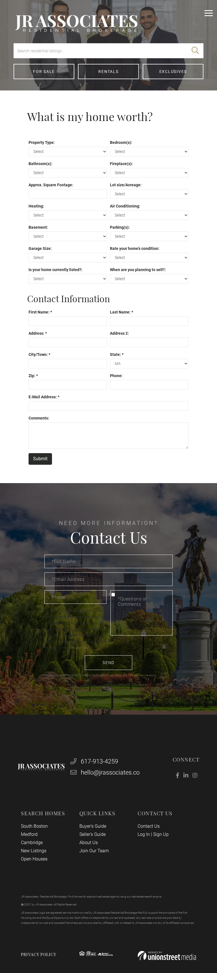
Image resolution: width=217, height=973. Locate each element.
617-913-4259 (98, 761)
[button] (195, 50)
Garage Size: (40, 248)
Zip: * (33, 375)
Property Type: (42, 142)
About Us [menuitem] (88, 842)
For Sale (44, 71)
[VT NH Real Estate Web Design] (167, 955)
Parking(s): (120, 227)
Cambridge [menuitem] (32, 842)
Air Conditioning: (125, 206)
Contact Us (149, 826)
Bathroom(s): (40, 163)
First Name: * (40, 312)
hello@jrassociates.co (110, 772)
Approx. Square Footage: (51, 185)
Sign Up (161, 834)
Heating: (36, 206)
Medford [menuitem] (29, 834)
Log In (144, 834)
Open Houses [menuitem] (34, 859)
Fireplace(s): (121, 163)
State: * (116, 354)
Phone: (116, 375)
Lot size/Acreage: (126, 185)
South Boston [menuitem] (34, 826)
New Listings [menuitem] (33, 850)
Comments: (39, 418)
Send (108, 662)
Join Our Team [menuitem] (94, 850)
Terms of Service (138, 675)
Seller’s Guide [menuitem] (92, 834)
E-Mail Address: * (44, 397)
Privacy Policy (81, 648)
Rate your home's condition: (134, 248)
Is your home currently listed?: (56, 269)
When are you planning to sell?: (138, 269)
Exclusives (173, 71)
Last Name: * (121, 312)
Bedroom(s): (121, 142)
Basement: (38, 227)
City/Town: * (39, 354)
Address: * (38, 333)
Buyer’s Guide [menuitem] (92, 826)
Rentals (108, 71)
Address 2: (119, 333)
